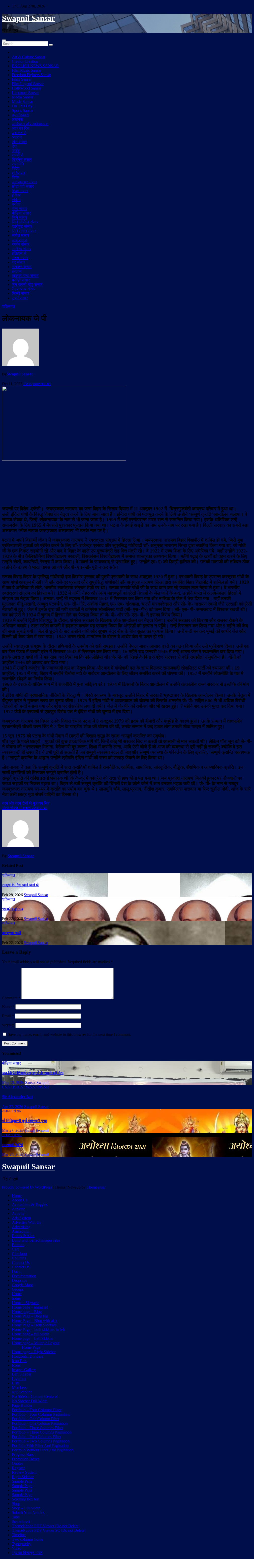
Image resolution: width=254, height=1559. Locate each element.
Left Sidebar (21, 1374)
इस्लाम (16, 271)
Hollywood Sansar (26, 88)
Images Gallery (24, 1370)
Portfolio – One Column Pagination (39, 1423)
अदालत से (19, 133)
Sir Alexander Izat (17, 1097)
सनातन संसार (22, 267)
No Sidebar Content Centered (35, 1396)
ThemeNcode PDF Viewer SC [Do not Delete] (49, 1530)
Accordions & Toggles (29, 1204)
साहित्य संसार (21, 249)
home (16, 1298)
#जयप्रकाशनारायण (37, 384)
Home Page (31, 1347)
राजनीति (18, 164)
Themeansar (96, 1187)
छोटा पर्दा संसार (23, 186)
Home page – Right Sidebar (34, 1352)
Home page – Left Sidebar (32, 1338)
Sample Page (22, 1481)
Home (17, 1195)
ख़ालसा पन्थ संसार (25, 276)
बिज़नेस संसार (22, 159)
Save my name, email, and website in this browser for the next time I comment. (69, 1034)
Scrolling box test (25, 1499)
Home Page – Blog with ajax (34, 1320)
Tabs (15, 1517)
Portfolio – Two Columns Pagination (40, 1441)
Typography (21, 1544)
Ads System (21, 1218)
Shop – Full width (26, 1508)
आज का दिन (20, 128)
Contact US (21, 1267)
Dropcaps (19, 1280)
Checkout (19, 1254)
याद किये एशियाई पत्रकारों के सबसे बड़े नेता (33, 1073)
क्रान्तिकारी (20, 115)
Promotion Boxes (25, 1459)
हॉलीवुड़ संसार (22, 226)
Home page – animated (30, 1307)
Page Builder (22, 1405)
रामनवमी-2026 (12, 1145)
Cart (15, 1249)
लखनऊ (17, 119)
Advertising (21, 1227)
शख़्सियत (18, 173)
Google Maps (22, 1285)
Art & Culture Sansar (28, 57)
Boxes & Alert (23, 1236)
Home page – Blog (27, 1312)
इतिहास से (19, 253)
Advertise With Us (26, 1222)
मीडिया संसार (21, 213)
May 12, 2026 (13, 1082)
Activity (18, 1213)
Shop (16, 1503)
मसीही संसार (21, 280)
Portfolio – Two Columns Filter (36, 1437)
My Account (22, 1392)
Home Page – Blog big (30, 1316)
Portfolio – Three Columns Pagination (41, 1432)
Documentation (24, 1276)
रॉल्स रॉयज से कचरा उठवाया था (24, 808)
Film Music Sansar (26, 70)
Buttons (18, 1245)
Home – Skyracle (25, 1303)
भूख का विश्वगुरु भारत (27, 1553)
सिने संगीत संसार (24, 231)
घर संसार (18, 262)
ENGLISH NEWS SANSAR (35, 66)
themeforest (21, 1521)
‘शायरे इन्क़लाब (12, 909)
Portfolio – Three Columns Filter (37, 1428)
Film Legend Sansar (27, 84)
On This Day (22, 106)
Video (16, 1548)
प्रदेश (16, 151)
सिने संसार (19, 217)
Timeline (19, 1535)
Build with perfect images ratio (36, 1240)
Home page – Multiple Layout (35, 1343)
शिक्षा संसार (20, 191)
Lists (15, 1383)
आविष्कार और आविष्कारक (30, 124)
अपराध (17, 137)
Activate (18, 1209)
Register (18, 1468)
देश (14, 146)
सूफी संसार (20, 298)
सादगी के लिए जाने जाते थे (20, 885)
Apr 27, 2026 (12, 1106)
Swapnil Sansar (28, 18)
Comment (11, 998)
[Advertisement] (127, 482)
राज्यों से (17, 155)
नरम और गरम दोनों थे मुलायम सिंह (25, 803)
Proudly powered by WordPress (27, 1187)
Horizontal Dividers (27, 1356)
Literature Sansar (25, 93)
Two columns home (27, 1539)
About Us (19, 1200)
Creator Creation (25, 61)
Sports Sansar (22, 110)
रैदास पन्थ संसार (23, 289)
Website (8, 1025)
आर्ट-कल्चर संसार (24, 182)
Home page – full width (30, 1334)
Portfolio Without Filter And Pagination (42, 1450)
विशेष (15, 177)
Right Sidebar (22, 1477)
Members (19, 1387)
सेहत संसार (20, 258)
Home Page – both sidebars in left (38, 1329)
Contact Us (21, 1262)
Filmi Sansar (22, 79)
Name (8, 1007)
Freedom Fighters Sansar (31, 75)
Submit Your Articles (28, 1512)
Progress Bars (22, 1454)
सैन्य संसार (19, 209)
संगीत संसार (20, 235)
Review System (24, 1472)
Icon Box (19, 1361)
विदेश (15, 168)
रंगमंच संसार (20, 244)
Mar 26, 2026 (12, 1154)
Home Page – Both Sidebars (34, 1325)
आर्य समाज (19, 240)
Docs (16, 1271)
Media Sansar (22, 97)
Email (8, 1016)
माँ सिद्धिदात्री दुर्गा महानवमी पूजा (24, 1121)
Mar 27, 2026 (12, 1130)
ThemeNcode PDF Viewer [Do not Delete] (46, 1526)
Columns (19, 1258)
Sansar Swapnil (37, 1082)
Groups (18, 1289)
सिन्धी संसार (20, 293)
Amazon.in (20, 1231)
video (16, 200)
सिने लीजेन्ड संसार (25, 222)
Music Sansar (22, 101)
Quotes (17, 1463)
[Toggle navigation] (4, 40)
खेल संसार (19, 142)
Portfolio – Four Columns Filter (36, 1410)
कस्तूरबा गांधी (11, 933)
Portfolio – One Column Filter (35, 1419)
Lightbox (19, 1378)
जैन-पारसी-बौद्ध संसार (27, 284)
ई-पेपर (16, 195)
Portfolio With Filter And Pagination (40, 1445)
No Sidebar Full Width (29, 1401)
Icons (16, 1365)
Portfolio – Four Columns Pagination (41, 1414)
